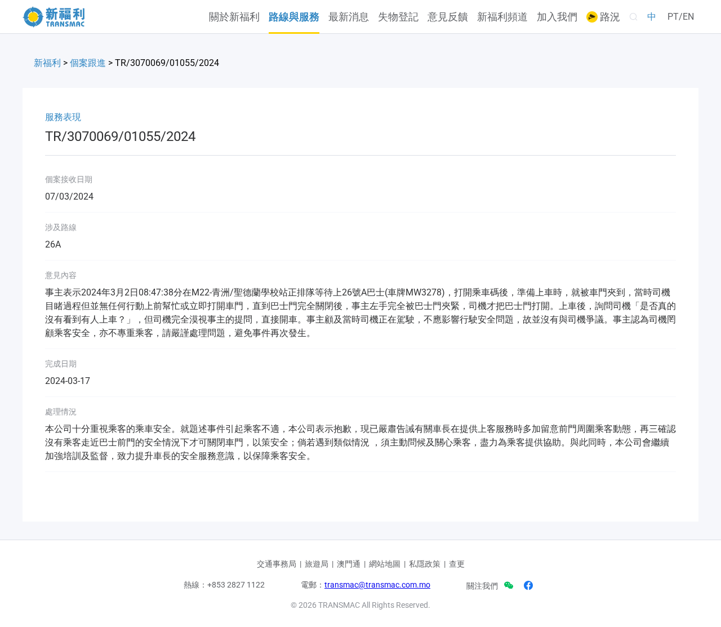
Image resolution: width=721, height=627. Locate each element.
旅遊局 (316, 563)
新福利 (47, 63)
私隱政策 (424, 563)
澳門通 (348, 563)
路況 (609, 17)
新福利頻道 (502, 17)
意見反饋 (448, 17)
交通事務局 (276, 563)
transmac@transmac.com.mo (377, 584)
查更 (457, 563)
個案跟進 (88, 63)
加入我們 (557, 17)
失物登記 (398, 17)
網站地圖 (384, 563)
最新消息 (348, 17)
